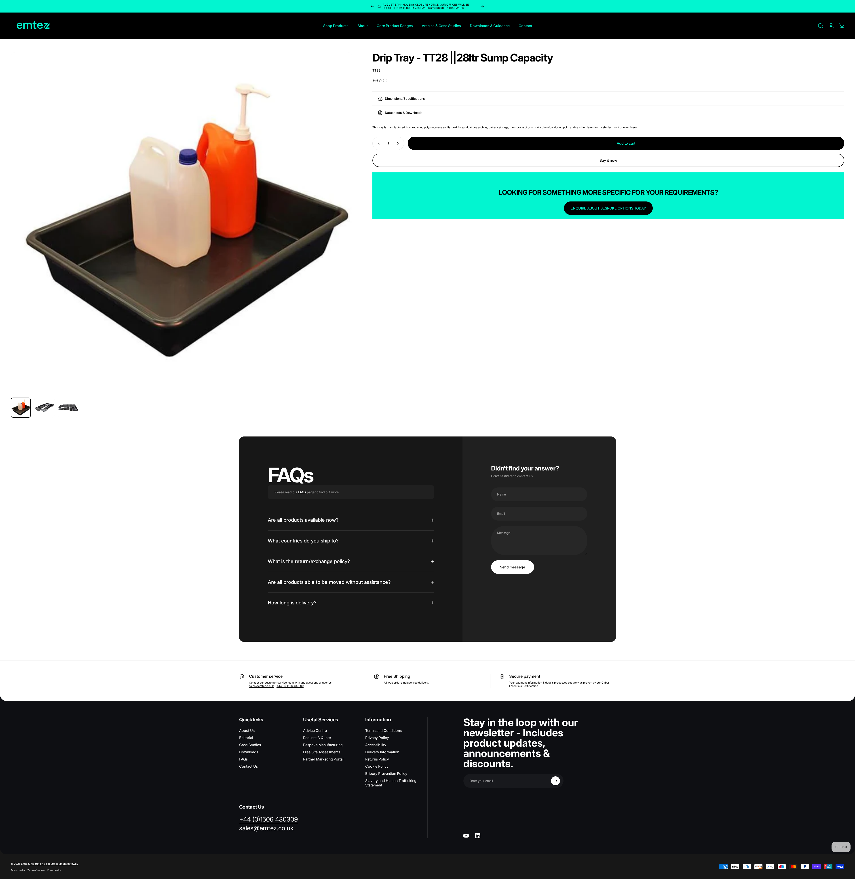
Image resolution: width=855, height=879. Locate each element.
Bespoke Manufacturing (323, 745)
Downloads (248, 752)
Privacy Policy (377, 737)
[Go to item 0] (21, 408)
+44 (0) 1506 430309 (290, 686)
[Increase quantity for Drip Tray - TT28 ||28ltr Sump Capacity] (399, 143)
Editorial (246, 737)
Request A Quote (317, 737)
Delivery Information (382, 752)
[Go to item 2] (44, 408)
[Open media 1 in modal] (181, 223)
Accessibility (375, 745)
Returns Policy (377, 759)
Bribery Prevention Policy (386, 773)
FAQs (302, 492)
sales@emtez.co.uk (261, 686)
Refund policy (18, 870)
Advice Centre (315, 730)
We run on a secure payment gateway (54, 863)
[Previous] (372, 6)
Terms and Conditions (383, 730)
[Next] (482, 6)
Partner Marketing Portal (323, 759)
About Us (247, 730)
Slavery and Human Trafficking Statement (390, 782)
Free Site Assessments (321, 752)
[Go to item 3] (68, 408)
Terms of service (36, 870)
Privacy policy (54, 870)
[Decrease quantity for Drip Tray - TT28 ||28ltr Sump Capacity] (378, 143)
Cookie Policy (376, 766)
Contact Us (248, 766)
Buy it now (608, 160)
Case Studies (250, 745)
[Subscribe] (555, 780)
